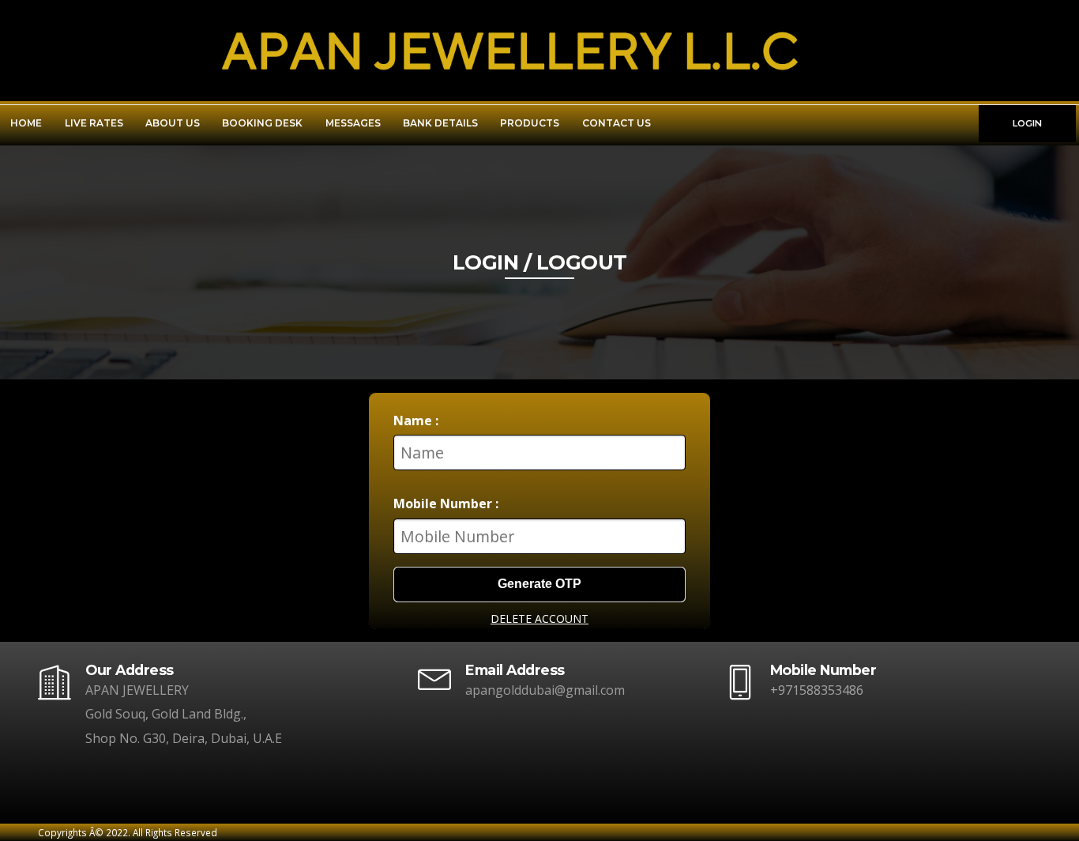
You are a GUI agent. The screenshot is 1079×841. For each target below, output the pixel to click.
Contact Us (616, 123)
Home (26, 123)
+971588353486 (816, 690)
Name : (415, 420)
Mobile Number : (445, 503)
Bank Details (440, 123)
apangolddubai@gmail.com (545, 690)
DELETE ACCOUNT (539, 618)
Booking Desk (262, 123)
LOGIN (1027, 123)
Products (529, 123)
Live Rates (94, 123)
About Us (172, 123)
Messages (353, 123)
